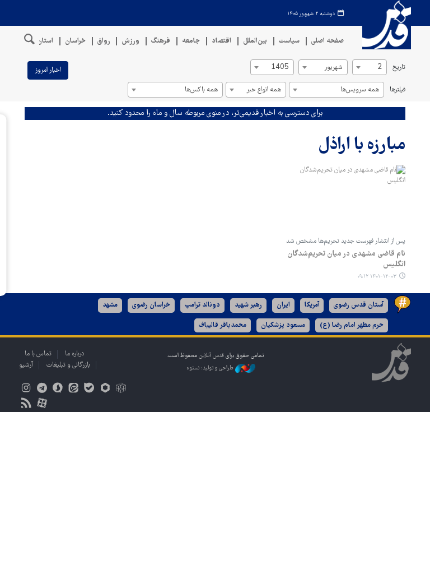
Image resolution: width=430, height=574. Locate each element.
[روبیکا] (121, 389)
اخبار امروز (48, 70)
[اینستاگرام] (26, 389)
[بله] (89, 389)
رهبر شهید (248, 305)
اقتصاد (221, 41)
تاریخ (398, 67)
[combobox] (369, 67)
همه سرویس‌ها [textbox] (359, 90)
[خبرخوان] (26, 404)
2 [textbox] (379, 67)
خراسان (75, 41)
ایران (283, 305)
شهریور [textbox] (333, 67)
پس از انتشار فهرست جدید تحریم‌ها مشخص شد (345, 241)
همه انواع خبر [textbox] (263, 90)
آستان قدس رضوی (359, 305)
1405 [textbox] (280, 67)
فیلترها (397, 90)
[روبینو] (105, 389)
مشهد (110, 305)
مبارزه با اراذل (361, 145)
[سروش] (57, 389)
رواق (103, 41)
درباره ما (74, 354)
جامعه (191, 41)
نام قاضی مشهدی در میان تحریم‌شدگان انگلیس (346, 259)
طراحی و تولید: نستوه (210, 368)
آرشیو (26, 365)
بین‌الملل (255, 41)
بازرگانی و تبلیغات (68, 365)
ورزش (130, 41)
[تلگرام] (42, 389)
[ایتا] (74, 389)
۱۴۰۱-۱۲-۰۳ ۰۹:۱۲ (376, 276)
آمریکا (312, 305)
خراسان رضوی (151, 305)
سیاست (289, 41)
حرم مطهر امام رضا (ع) (352, 325)
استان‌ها (41, 41)
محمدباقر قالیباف (222, 325)
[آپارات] (42, 404)
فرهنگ (160, 41)
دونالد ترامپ (202, 305)
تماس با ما (38, 354)
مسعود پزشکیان (283, 325)
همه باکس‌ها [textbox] (201, 90)
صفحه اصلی (327, 41)
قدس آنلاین (383, 25)
